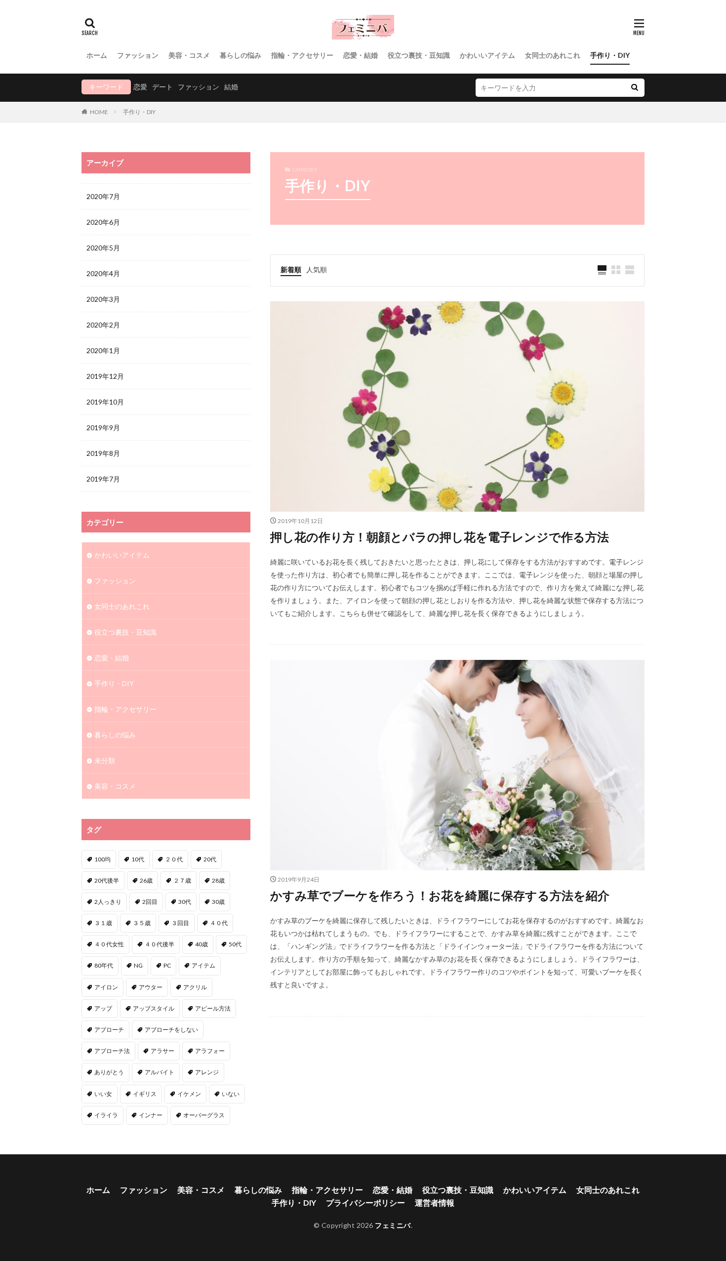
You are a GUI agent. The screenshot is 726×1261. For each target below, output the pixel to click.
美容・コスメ (189, 55)
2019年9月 (103, 427)
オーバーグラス (204, 1115)
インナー (150, 1115)
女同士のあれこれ (552, 55)
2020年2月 (103, 325)
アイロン (106, 987)
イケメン (189, 1094)
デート (162, 86)
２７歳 (182, 880)
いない (231, 1094)
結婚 (231, 86)
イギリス (145, 1094)
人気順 (316, 269)
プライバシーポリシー (365, 1202)
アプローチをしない (171, 1029)
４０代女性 (109, 944)
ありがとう (109, 1072)
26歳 (146, 880)
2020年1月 (103, 350)
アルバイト (159, 1072)
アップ (103, 1008)
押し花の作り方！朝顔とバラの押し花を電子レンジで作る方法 (439, 536)
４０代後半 (159, 944)
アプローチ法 (112, 1051)
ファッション (138, 55)
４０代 (219, 923)
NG (138, 965)
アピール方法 (213, 1008)
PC (167, 965)
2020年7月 (103, 196)
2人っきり (107, 901)
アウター (150, 987)
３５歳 (142, 923)
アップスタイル (153, 1008)
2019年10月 (105, 402)
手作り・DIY (610, 55)
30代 (184, 901)
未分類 (104, 760)
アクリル (195, 987)
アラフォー (210, 1051)
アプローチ (109, 1029)
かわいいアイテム (487, 55)
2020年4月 (103, 273)
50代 (235, 944)
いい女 (103, 1094)
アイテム (203, 965)
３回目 (180, 923)
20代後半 (106, 880)
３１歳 (103, 923)
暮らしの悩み (240, 55)
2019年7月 (103, 479)
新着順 (291, 269)
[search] (635, 88)
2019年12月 (105, 376)
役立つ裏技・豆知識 (419, 55)
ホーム (96, 55)
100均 (102, 859)
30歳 (218, 901)
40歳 (201, 944)
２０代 (174, 859)
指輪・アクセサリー (302, 55)
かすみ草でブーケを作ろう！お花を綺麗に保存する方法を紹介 (439, 895)
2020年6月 (103, 222)
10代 (137, 859)
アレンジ (207, 1072)
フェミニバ (393, 1225)
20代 (209, 859)
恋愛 (140, 86)
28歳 (218, 880)
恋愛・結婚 (360, 55)
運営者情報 (434, 1202)
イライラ (106, 1115)
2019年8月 (103, 453)
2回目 (150, 901)
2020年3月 (103, 299)
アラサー (162, 1051)
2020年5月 (103, 248)
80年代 (103, 965)
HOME (99, 112)
